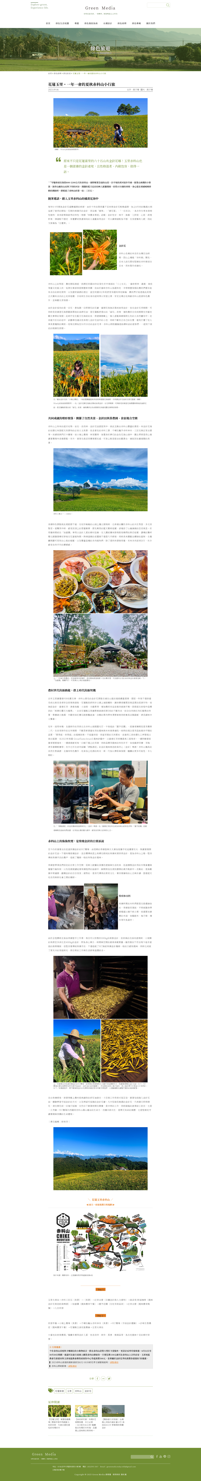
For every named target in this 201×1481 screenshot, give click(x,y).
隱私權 (124, 1474)
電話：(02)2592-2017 (90, 1466)
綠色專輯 (136, 23)
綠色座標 (122, 23)
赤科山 (78, 1390)
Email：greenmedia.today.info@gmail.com (118, 1466)
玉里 (69, 1390)
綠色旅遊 (67, 73)
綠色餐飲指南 (91, 23)
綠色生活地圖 (62, 23)
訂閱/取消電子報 (59, 1470)
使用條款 (116, 1474)
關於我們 (150, 23)
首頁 (48, 23)
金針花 (88, 1390)
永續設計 (107, 23)
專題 (77, 23)
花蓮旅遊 (59, 1390)
